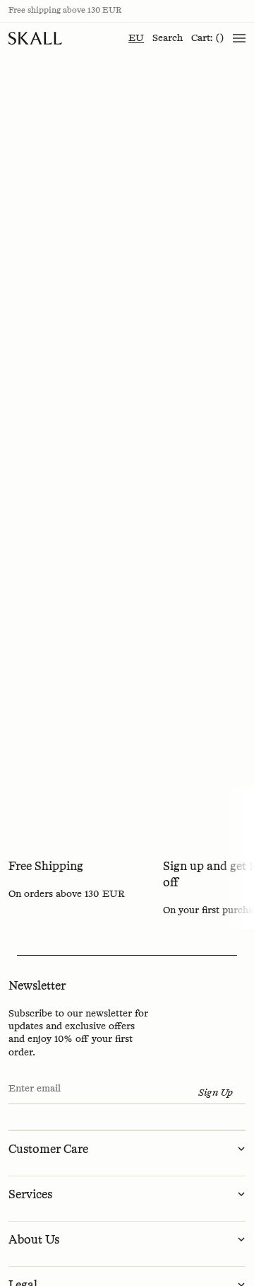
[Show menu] (239, 38)
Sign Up (215, 1093)
